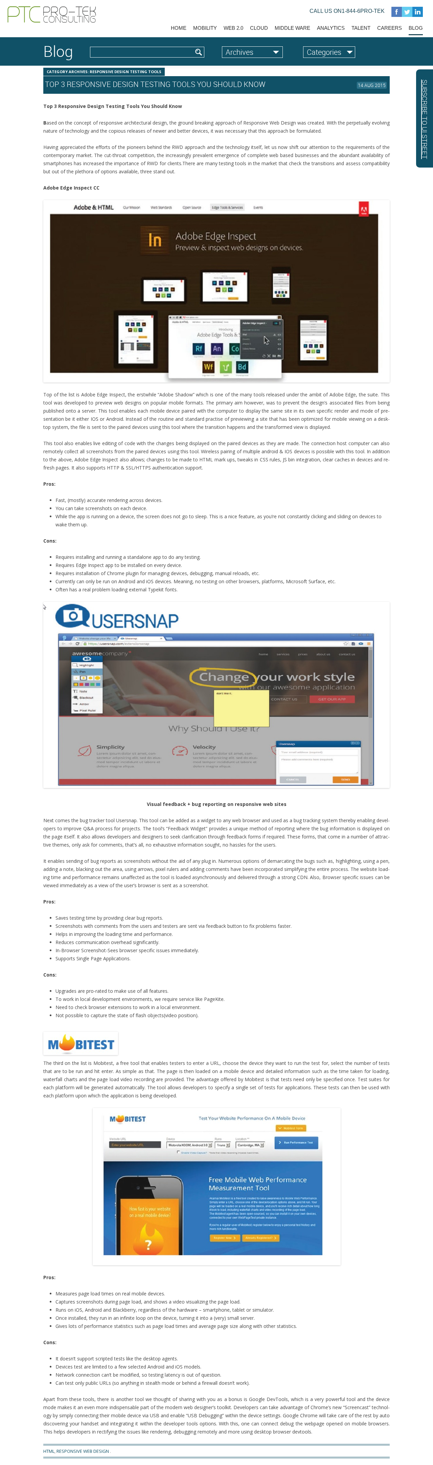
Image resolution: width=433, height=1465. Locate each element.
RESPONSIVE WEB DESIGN (82, 1451)
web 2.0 (233, 28)
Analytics (331, 28)
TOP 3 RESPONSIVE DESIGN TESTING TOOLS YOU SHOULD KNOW (155, 84)
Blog (416, 28)
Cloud (259, 28)
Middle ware (292, 28)
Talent (360, 28)
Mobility (205, 28)
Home (178, 28)
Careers (389, 28)
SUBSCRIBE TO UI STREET (424, 119)
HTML (48, 1451)
